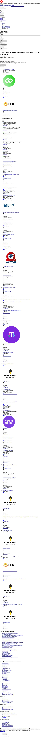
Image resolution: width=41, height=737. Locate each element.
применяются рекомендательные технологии (20, 728)
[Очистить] (1, 34)
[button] (1, 18)
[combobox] (5, 31)
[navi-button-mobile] (1, 21)
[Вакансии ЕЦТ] (21, 81)
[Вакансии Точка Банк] (21, 422)
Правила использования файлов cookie (17, 6)
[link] (2, 16)
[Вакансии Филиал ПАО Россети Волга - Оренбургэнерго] (21, 206)
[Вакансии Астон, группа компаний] (21, 258)
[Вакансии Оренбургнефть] (21, 373)
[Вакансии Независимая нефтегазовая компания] (21, 104)
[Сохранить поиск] (1, 36)
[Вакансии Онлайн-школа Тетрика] (21, 334)
